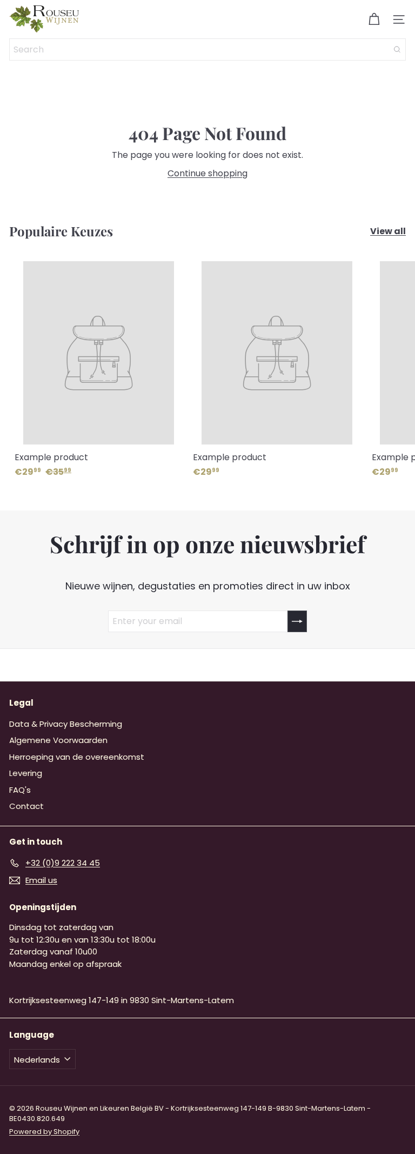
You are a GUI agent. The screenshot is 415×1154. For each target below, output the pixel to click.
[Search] (397, 49)
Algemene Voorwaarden (58, 740)
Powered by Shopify (44, 1131)
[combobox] (207, 49)
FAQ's (20, 789)
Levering (25, 773)
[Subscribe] (297, 621)
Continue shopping (207, 173)
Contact (26, 806)
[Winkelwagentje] (374, 19)
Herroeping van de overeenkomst (76, 756)
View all (388, 231)
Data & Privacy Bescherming (65, 723)
